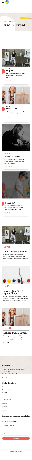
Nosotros (4, 403)
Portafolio (4, 406)
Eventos (4, 409)
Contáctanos (5, 392)
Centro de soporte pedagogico (9, 389)
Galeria (3, 386)
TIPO (3, 431)
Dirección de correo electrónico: (10, 421)
